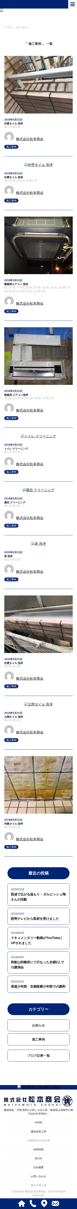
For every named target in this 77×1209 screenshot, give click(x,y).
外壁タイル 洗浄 (13, 123)
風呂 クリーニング (14, 502)
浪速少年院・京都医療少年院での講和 (38, 986)
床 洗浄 (8, 556)
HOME (38, 1122)
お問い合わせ (38, 1176)
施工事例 (11, 146)
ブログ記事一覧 (38, 1055)
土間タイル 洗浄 (13, 716)
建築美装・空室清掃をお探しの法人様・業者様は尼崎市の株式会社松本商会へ (38, 1112)
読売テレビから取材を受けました (35, 918)
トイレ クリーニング (16, 448)
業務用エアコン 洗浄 (16, 284)
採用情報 (38, 1149)
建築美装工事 (38, 1131)
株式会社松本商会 (29, 139)
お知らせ (38, 1025)
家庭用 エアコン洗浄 (16, 394)
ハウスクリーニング (38, 1140)
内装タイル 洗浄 (13, 823)
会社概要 (38, 1167)
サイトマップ (38, 1185)
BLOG (38, 1158)
